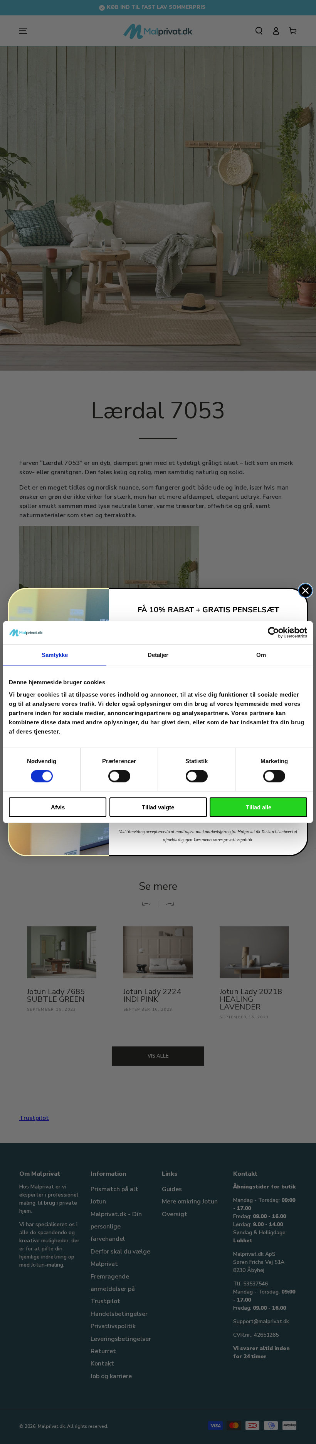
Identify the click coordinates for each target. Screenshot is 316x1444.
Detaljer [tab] (158, 655)
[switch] (119, 776)
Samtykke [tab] (55, 655)
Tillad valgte (158, 807)
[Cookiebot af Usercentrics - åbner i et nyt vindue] (273, 632)
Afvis (58, 807)
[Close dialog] (305, 590)
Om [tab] (261, 655)
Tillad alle (258, 807)
